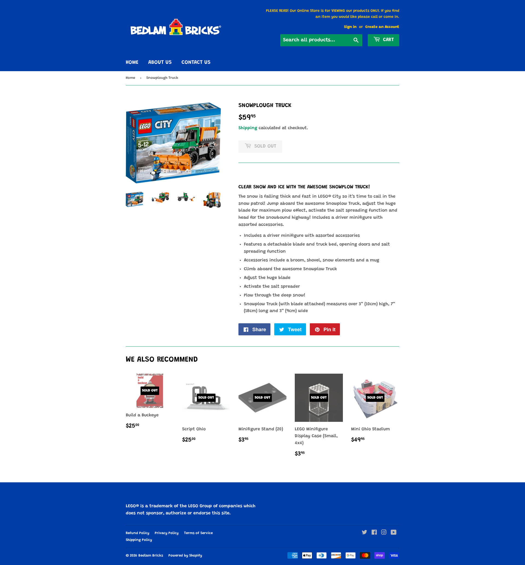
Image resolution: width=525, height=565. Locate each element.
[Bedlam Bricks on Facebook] (374, 533)
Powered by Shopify (185, 555)
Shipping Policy (139, 540)
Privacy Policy (167, 533)
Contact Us (196, 62)
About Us (160, 62)
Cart (387, 40)
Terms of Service (198, 533)
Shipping (247, 128)
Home (132, 62)
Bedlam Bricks (150, 555)
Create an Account (382, 27)
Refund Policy (137, 533)
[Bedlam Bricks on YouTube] (393, 533)
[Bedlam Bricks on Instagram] (384, 533)
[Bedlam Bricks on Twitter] (364, 533)
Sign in (350, 27)
